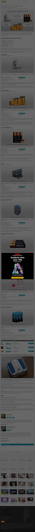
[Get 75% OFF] (17, 266)
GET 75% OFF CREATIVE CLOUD (17, 277)
